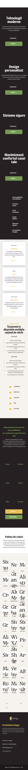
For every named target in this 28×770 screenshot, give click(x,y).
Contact (13, 43)
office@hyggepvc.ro (7, 747)
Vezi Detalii (13, 38)
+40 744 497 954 (6, 751)
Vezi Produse (13, 517)
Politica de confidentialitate (9, 744)
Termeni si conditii (7, 740)
